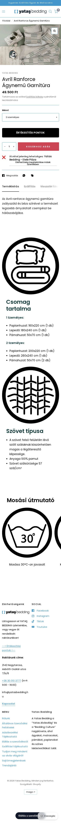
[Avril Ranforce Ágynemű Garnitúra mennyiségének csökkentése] (4, 146)
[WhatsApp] (25, 175)
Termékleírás (10, 186)
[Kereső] (50, 11)
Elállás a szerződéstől (15, 741)
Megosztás (12, 175)
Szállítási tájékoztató (15, 746)
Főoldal (6, 20)
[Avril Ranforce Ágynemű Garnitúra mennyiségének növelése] (13, 146)
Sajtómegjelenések (14, 760)
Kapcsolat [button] (8, 703)
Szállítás (29, 186)
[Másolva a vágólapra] (33, 175)
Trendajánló (9, 765)
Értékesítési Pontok (30, 133)
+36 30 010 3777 (11, 680)
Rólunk (6, 718)
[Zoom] (54, 31)
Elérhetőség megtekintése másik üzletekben (32, 163)
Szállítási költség (34, 96)
